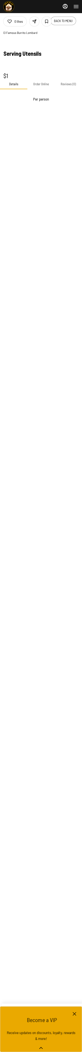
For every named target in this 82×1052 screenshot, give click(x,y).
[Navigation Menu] (76, 6)
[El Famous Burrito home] (23, 6)
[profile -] (65, 6)
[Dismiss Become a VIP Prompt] (74, 1013)
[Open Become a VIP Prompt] (41, 1048)
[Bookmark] (46, 21)
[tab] (13, 84)
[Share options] (34, 21)
